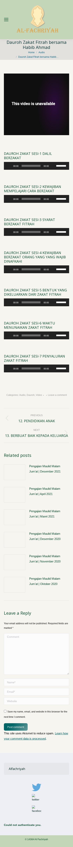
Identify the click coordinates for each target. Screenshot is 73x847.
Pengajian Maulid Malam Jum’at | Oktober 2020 (44, 581)
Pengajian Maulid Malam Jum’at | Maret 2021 (44, 513)
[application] (36, 166)
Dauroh (31, 395)
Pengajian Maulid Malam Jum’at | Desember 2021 (45, 468)
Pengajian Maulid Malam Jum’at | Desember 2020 (45, 536)
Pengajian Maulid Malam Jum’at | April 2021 (44, 491)
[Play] (9, 166)
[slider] (61, 165)
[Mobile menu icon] (6, 19)
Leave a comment (57, 395)
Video (39, 395)
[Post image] (14, 472)
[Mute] (53, 166)
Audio (22, 395)
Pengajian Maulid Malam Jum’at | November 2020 (45, 558)
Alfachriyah (17, 769)
